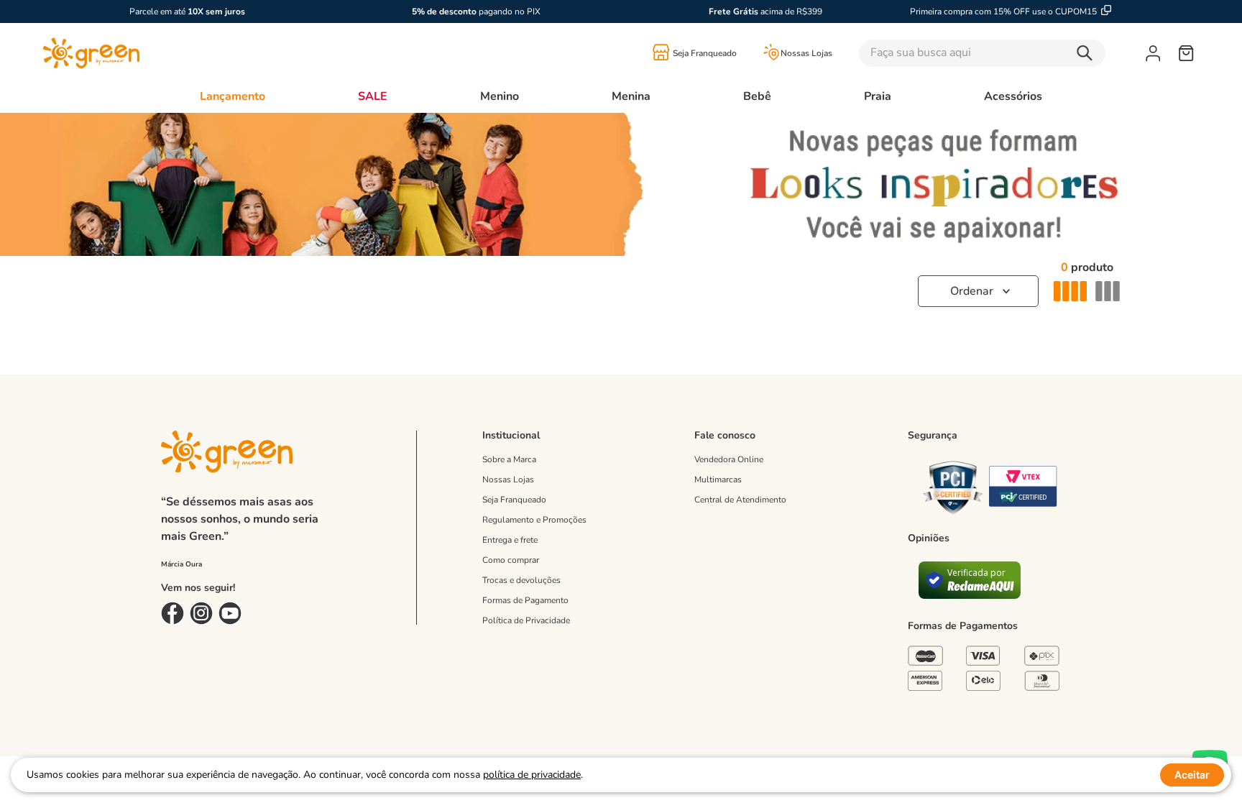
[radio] (1070, 291)
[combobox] (1002, 53)
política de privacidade (532, 774)
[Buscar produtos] (1088, 53)
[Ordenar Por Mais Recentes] (978, 291)
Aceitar (1192, 774)
